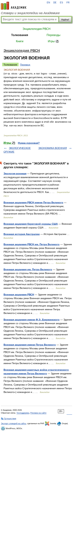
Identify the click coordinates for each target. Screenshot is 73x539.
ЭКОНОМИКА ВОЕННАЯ (52, 148)
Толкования (19, 35)
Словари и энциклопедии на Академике (30, 13)
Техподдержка (22, 413)
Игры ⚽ (53, 41)
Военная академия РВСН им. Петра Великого (32, 244)
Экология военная (15, 173)
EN (48, 2)
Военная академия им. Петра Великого (28, 269)
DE (55, 2)
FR (67, 2)
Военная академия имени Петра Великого (30, 344)
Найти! (65, 19)
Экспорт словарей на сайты (13, 423)
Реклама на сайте (38, 413)
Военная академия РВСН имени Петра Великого (33, 202)
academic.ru (13, 6)
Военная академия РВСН (19, 294)
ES (61, 2)
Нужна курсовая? (29, 143)
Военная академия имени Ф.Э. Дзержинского (32, 319)
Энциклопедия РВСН (36, 28)
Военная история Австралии (22, 234)
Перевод (25, 64)
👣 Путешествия (8, 418)
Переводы (53, 35)
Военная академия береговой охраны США (31, 223)
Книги (19, 41)
